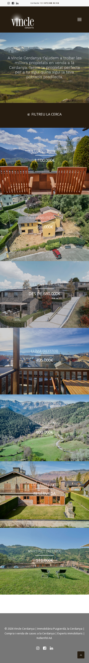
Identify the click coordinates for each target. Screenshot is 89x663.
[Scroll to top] (80, 654)
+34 (49, 3)
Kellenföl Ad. (44, 638)
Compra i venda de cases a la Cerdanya (30, 633)
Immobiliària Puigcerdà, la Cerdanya (59, 628)
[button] (79, 19)
